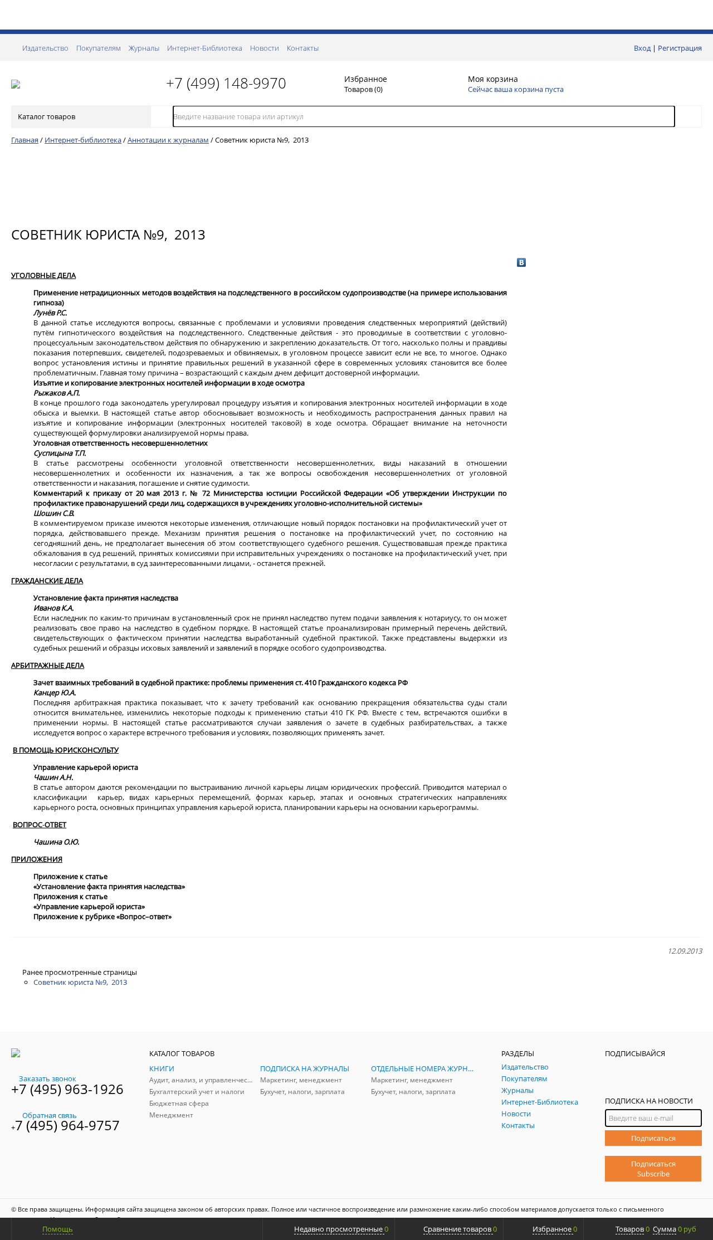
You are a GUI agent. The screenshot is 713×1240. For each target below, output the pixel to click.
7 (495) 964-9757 (67, 1125)
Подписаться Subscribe (653, 1169)
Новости (264, 48)
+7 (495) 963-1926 (67, 1089)
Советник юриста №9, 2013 (80, 982)
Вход (642, 48)
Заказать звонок (47, 1078)
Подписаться (653, 1138)
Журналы (144, 48)
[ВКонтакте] (522, 262)
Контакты (303, 48)
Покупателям (98, 48)
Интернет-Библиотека (204, 48)
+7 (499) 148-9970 (226, 83)
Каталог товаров (46, 116)
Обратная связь (49, 1115)
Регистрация (680, 48)
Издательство (45, 48)
